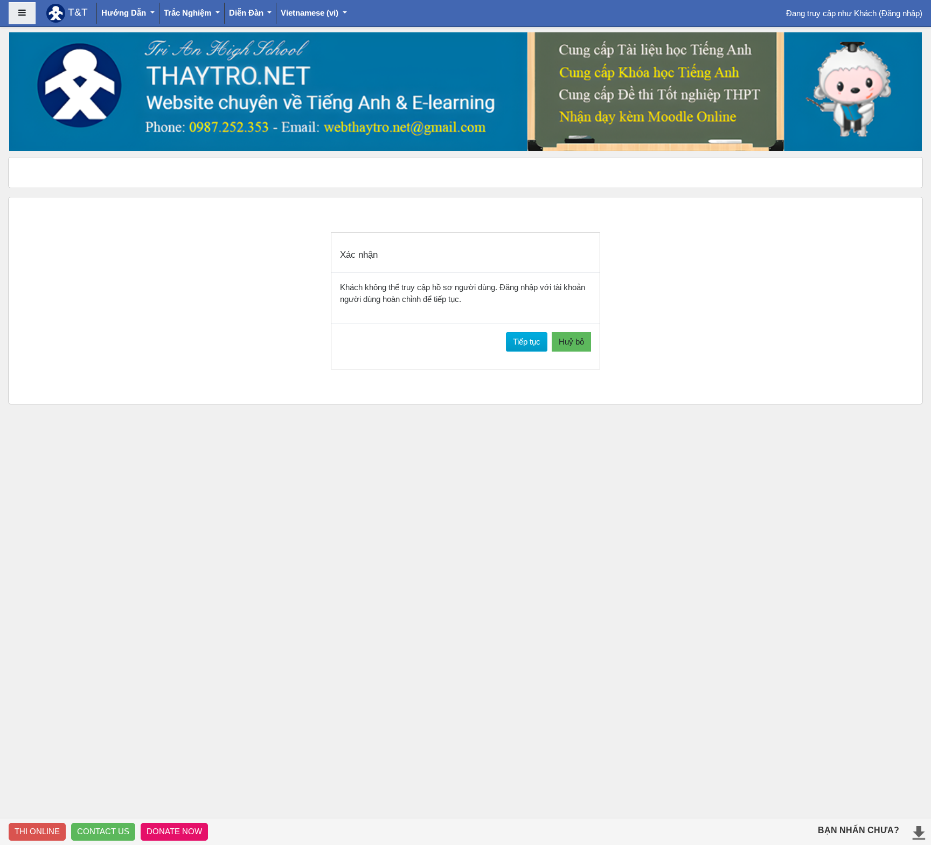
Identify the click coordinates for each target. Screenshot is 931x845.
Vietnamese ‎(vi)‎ (311, 12)
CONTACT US (103, 831)
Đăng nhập (900, 13)
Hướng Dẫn (124, 12)
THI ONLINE (37, 831)
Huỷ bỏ (571, 341)
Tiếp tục (526, 341)
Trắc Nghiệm (188, 12)
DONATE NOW (174, 831)
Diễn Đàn (247, 12)
